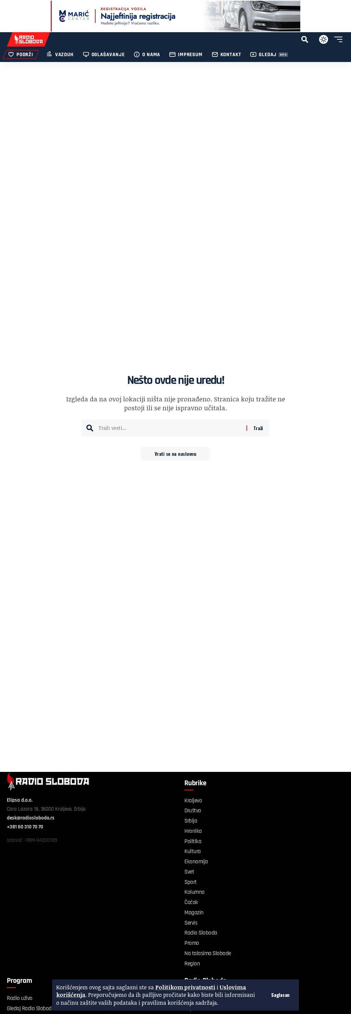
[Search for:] (169, 428)
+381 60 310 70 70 (25, 827)
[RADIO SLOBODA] (28, 39)
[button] (280, 995)
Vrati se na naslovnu (175, 453)
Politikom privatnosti (185, 987)
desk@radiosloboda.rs (31, 818)
